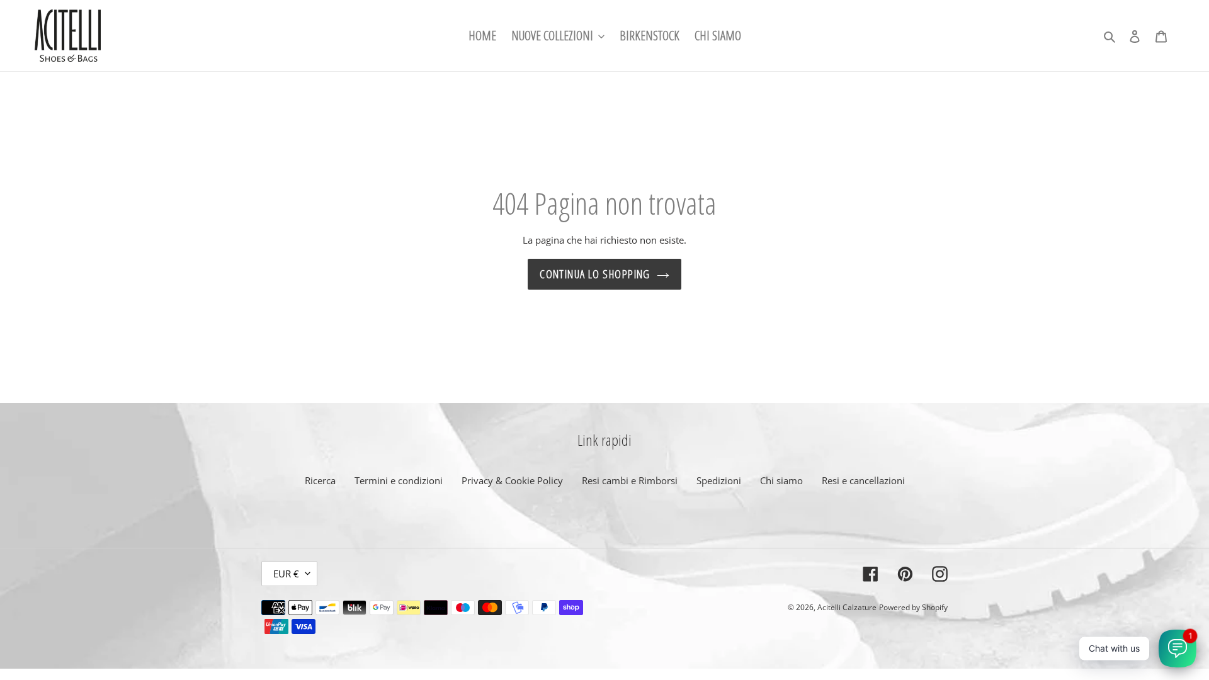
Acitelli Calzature (847, 607)
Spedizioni (718, 480)
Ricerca (320, 480)
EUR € (286, 573)
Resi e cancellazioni (863, 480)
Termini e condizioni (399, 480)
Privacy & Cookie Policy (512, 480)
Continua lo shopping (595, 273)
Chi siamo (781, 480)
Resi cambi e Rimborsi (630, 480)
